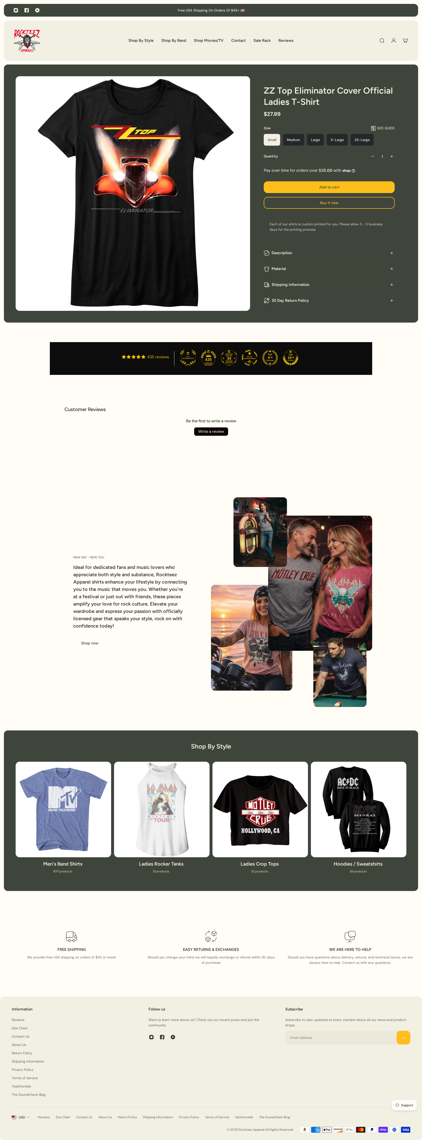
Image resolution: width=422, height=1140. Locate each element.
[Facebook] (26, 10)
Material (279, 268)
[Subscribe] (403, 1037)
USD (22, 1117)
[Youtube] (37, 10)
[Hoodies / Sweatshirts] (358, 820)
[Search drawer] (382, 40)
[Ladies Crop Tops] (260, 820)
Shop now (89, 643)
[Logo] (27, 41)
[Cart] (405, 40)
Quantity (271, 156)
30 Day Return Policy (290, 300)
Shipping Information (290, 284)
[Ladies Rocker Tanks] (162, 820)
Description (282, 252)
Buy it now (329, 202)
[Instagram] (16, 10)
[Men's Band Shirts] (63, 820)
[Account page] (394, 40)
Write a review (211, 431)
